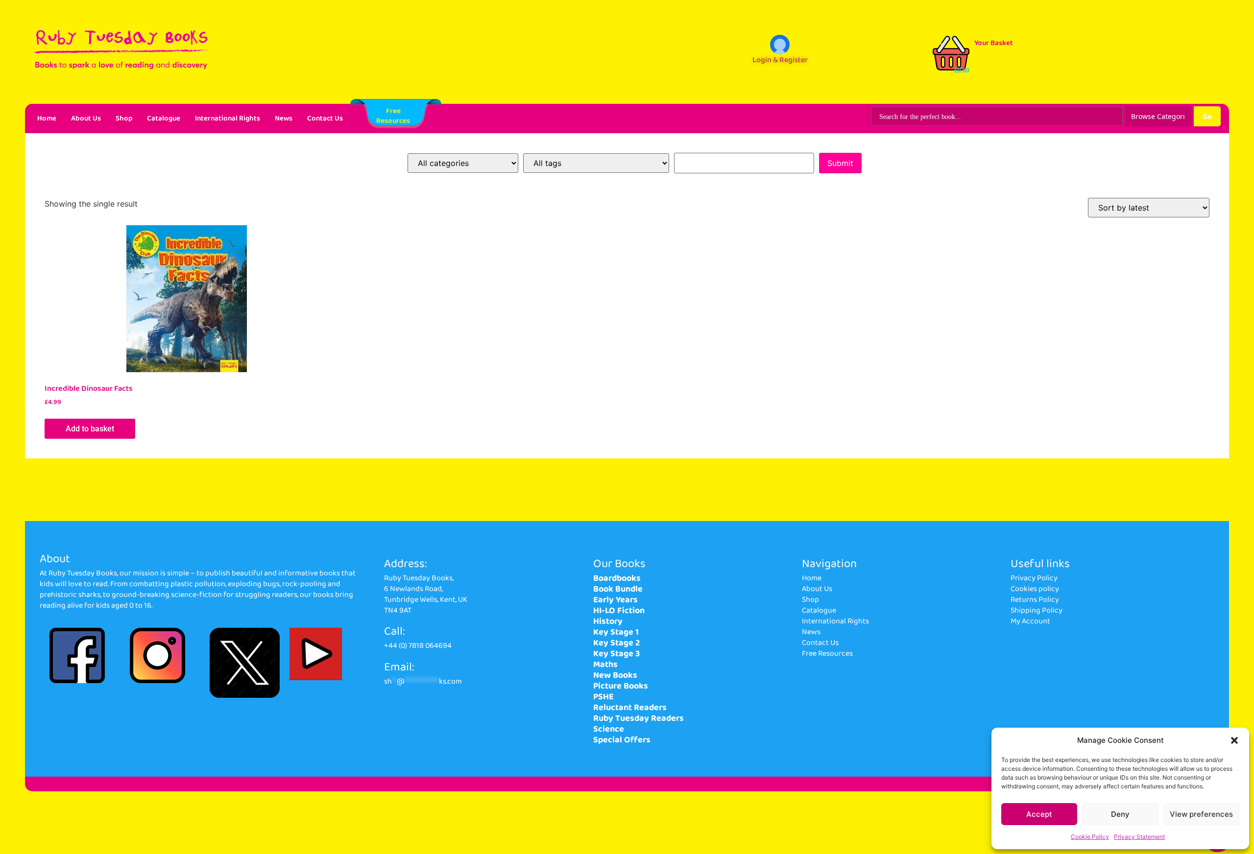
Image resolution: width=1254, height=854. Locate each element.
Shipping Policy (1036, 610)
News (283, 118)
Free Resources (827, 653)
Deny (1120, 814)
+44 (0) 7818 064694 (418, 646)
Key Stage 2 (616, 643)
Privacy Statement (1139, 836)
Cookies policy (1035, 589)
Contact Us (325, 118)
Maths (605, 664)
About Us (86, 118)
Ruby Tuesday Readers (638, 718)
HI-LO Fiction (619, 610)
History (608, 621)
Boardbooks (617, 578)
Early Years (615, 600)
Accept (1039, 814)
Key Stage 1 (616, 632)
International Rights (227, 118)
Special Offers (622, 740)
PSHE (603, 697)
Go (1207, 116)
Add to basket (90, 428)
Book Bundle (618, 589)
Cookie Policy (1090, 836)
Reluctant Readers (630, 707)
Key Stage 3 (616, 654)
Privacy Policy (1034, 578)
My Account (1030, 621)
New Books (615, 675)
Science (608, 729)
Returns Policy (1035, 599)
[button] (1234, 740)
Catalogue (163, 118)
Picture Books (620, 686)
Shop (124, 118)
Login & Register (780, 60)
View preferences (1201, 814)
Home (46, 118)
